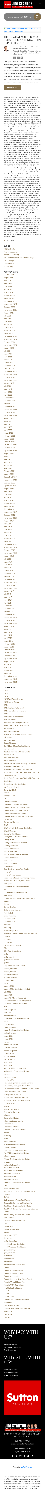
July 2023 (30, 164)
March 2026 (8, 292)
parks (21, 195)
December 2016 (10, 614)
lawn (23, 168)
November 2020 (10, 480)
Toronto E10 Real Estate (15, 226)
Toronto (28, 224)
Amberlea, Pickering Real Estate (17, 103)
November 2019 (10, 512)
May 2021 (8, 462)
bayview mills (28, 109)
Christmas (14, 129)
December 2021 (10, 442)
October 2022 (9, 412)
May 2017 (8, 600)
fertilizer (19, 152)
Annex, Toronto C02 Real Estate (16, 725)
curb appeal (14, 144)
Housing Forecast (17, 162)
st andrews (21, 222)
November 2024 (10, 339)
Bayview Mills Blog (11, 255)
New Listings (9, 260)
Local (38, 170)
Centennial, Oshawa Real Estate (16, 804)
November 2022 (10, 409)
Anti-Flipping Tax (13, 105)
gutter (6, 158)
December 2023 (10, 371)
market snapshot (25, 175)
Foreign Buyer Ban (34, 152)
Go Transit (7, 156)
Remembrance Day (19, 207)
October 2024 (9, 342)
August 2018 (9, 556)
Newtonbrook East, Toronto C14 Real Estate (21, 1088)
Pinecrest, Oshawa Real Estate (30, 197)
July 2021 (7, 456)
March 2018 (8, 570)
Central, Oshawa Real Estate (16, 127)
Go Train (36, 154)
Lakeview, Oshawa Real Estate (12, 168)
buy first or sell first (20, 121)
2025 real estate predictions (15, 711)
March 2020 (8, 500)
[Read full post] (22, 31)
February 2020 (9, 503)
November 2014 (10, 679)
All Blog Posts (9, 249)
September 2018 (10, 553)
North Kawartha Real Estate (26, 185)
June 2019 (8, 526)
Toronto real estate (27, 226)
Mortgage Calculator (12, 1347)
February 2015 (9, 670)
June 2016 (8, 632)
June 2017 (8, 597)
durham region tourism (10, 150)
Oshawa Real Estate (23, 191)
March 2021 (8, 468)
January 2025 (9, 333)
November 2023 (10, 374)
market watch (17, 177)
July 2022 (7, 421)
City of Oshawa (22, 131)
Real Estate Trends (16, 205)
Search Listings (10, 1350)
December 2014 (10, 676)
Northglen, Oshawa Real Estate (20, 187)
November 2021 (10, 445)
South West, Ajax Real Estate (28, 220)
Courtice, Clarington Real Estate (13, 140)
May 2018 (8, 565)
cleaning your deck (19, 134)
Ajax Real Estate (10, 719)
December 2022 (10, 406)
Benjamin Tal (22, 111)
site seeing (26, 218)
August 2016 (9, 626)
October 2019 (9, 515)
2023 (16, 97)
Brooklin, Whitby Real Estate (15, 784)
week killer (34, 232)
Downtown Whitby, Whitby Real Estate (19, 898)
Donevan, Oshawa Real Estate (12, 146)
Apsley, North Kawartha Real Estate (18, 734)
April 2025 (8, 324)
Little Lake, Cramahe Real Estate (26, 170)
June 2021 (8, 459)
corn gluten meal (23, 138)
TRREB (35, 230)
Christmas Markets (23, 129)
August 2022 (9, 418)
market (31, 174)
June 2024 (8, 354)
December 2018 (10, 544)
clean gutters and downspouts (15, 842)
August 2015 (9, 661)
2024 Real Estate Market (29, 97)
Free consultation (11, 1375)
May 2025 (8, 321)
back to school (28, 107)
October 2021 (9, 447)
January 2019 (9, 541)
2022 (12, 97)
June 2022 (8, 424)
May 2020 (8, 494)
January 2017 (9, 612)
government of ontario (16, 156)
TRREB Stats (7, 232)
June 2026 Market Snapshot (12, 166)
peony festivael (28, 195)
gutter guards (12, 158)
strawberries (29, 222)
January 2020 (9, 506)
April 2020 (8, 497)
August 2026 (9, 278)
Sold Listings (9, 266)
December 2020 (10, 477)
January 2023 (9, 403)
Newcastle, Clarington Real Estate (19, 183)
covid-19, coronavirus (34, 140)
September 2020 (10, 486)
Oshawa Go (12, 193)
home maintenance (11, 974)
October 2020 (9, 483)
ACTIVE (31, 11)
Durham (24, 148)
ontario (21, 189)
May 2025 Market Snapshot (15, 1068)
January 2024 (9, 368)
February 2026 (9, 295)
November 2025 (10, 304)
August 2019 (9, 521)
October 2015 (9, 655)
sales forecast (35, 215)
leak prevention (11, 170)
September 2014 (10, 682)
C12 (14, 123)
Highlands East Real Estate (14, 965)
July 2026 (7, 281)
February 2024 (11, 152)
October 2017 (9, 585)
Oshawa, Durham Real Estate (15, 1130)
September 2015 (10, 658)
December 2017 (10, 579)
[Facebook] (12, 1455)
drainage (18, 148)
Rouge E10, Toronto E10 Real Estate (18, 211)
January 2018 (9, 576)
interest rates (27, 162)
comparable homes (30, 134)
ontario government (30, 189)
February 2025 (9, 330)
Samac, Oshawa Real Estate (11, 216)
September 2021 (10, 450)
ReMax (10, 207)
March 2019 (8, 535)
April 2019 (8, 532)
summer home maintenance (16, 224)
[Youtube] (32, 1455)
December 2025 (10, 301)
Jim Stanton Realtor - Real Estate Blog (18, 258)
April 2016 (8, 638)
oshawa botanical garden (13, 1121)
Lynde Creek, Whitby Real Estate (31, 171)
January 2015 (9, 673)
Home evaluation (11, 1372)
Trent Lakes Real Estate (21, 230)
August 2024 (9, 348)
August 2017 (9, 591)
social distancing (35, 218)
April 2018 (8, 568)
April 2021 (8, 465)
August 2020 (9, 488)
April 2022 (8, 430)
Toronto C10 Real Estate (13, 1270)
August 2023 (9, 383)
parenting (16, 195)
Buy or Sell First (31, 121)
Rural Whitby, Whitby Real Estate (20, 215)
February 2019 (9, 538)
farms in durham (30, 150)
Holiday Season (28, 160)
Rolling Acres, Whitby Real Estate (17, 1200)
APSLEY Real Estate (24, 105)
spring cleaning (9, 1250)
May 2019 (8, 529)
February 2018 (9, 573)
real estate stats (10, 1176)
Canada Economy (20, 123)
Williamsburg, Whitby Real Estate (25, 234)
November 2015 (10, 652)
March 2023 (17, 174)
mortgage (37, 179)
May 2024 (31, 177)
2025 (14, 99)
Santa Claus (27, 216)
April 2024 (8, 360)
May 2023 (24, 177)
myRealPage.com (26, 1467)
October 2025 (9, 307)
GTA (25, 156)
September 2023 (18, 218)
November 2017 (10, 582)
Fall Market (21, 150)
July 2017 (7, 594)
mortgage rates (8, 181)
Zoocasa (12, 236)
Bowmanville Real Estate (11, 115)
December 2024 (10, 336)
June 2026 (8, 283)
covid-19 (25, 140)
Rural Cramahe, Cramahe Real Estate (18, 1206)
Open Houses (9, 263)
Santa (22, 216)
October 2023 (15, 189)
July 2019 (7, 524)
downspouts (24, 146)
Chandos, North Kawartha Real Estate (18, 816)
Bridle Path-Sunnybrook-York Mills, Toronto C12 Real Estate (20, 117)
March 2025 (25, 174)
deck (39, 144)
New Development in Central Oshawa (18, 1083)
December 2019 (10, 509)
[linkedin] (24, 1455)
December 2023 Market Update (28, 144)
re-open (17, 201)
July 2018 (7, 559)
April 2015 (8, 664)
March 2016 (8, 641)
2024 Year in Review (12, 702)
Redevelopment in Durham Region (17, 1182)
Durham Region (31, 148)
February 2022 (9, 436)
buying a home (8, 123)
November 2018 (10, 547)
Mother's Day (17, 181)
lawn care (7, 1012)
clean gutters (27, 132)
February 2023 (9, 401)
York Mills (7, 236)
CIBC (31, 129)
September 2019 (10, 518)
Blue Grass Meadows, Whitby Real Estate (23, 113)
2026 (16, 101)
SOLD (39, 11)
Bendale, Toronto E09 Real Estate (17, 752)
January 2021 (9, 474)
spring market (13, 222)
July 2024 (7, 351)
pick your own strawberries (14, 1144)
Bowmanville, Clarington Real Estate (28, 115)
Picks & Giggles (16, 197)
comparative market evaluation (23, 136)
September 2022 (10, 415)
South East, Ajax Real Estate (12, 220)
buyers (39, 121)
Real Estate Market (11, 1168)
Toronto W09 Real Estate (14, 1285)
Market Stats (35, 175)
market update (8, 177)
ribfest (20, 209)
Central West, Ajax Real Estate (16, 810)
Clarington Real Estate (33, 131)
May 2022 (8, 427)
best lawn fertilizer (32, 111)
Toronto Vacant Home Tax (27, 228)
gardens (31, 154)
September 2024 (10, 345)
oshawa (14, 191)
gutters (32, 158)
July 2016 (7, 629)
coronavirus (32, 138)
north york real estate (12, 1094)
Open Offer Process (26, 51)
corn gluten (14, 138)
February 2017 (9, 609)
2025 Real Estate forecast (24, 99)
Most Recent (9, 275)
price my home (26, 199)
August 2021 (9, 453)
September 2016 (10, 623)
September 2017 (10, 588)
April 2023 (8, 395)
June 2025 (8, 319)
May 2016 (8, 635)
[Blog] (28, 1455)
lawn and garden (30, 168)
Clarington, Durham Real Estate (13, 132)
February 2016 (9, 644)
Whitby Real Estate (9, 234)
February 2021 (9, 471)
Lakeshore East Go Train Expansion (31, 166)
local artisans (7, 171)
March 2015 (8, 667)
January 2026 (9, 298)
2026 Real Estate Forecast (25, 101)
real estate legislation (27, 201)
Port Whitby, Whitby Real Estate (13, 199)
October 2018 (9, 550)
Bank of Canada (36, 107)
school (10, 218)
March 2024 (8, 362)
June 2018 (8, 562)
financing (25, 152)
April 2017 (8, 603)
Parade (10, 195)
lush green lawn (17, 171)
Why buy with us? (11, 1344)
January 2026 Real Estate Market (17, 164)
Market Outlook (15, 175)
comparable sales (9, 136)
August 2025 (9, 313)
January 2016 (9, 647)
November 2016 (10, 617)
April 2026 (8, 289)
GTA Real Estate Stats (33, 156)
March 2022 (8, 433)
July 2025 (7, 316)
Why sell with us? (10, 1369)
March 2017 (8, 606)
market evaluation (11, 1045)
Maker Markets (9, 174)
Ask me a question (11, 252)
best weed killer (10, 760)
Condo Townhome (11, 857)
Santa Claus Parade (11, 1229)
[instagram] (20, 1455)
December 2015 (10, 650)
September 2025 (10, 310)
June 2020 (8, 491)
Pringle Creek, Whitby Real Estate (17, 1159)
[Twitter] (16, 1455)
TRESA (23, 53)
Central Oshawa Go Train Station (17, 125)
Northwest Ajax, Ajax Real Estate (17, 1100)
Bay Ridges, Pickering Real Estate (13, 109)
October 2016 (9, 620)
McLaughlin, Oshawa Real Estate (23, 179)
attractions (20, 107)
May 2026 (8, 286)
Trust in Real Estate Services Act (20, 232)
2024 (19, 97)
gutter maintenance (23, 158)
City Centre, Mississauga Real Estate (18, 828)
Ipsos (33, 162)
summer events (9, 1261)
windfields (38, 234)
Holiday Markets (18, 160)
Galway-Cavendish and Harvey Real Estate (16, 154)
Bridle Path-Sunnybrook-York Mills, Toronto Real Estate (19, 119)
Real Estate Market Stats (16, 203)
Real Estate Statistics (30, 203)
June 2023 (36, 164)
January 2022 (9, 439)
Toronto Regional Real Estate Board (18, 1279)
